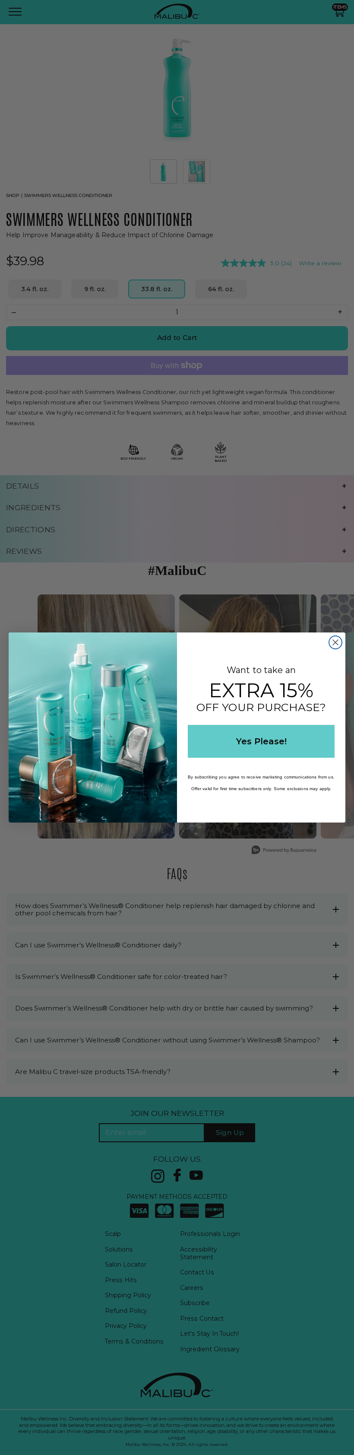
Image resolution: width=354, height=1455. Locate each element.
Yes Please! (261, 741)
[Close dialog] (335, 642)
